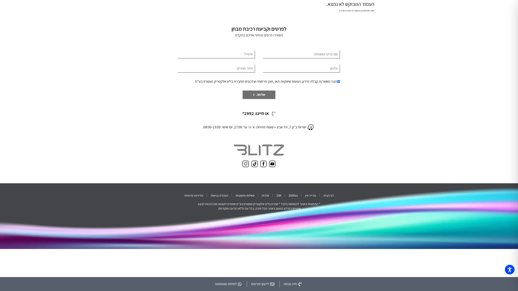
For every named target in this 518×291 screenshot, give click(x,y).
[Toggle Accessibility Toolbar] (509, 269)
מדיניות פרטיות (193, 195)
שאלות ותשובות (245, 195)
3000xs (293, 195)
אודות (265, 195)
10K (278, 195)
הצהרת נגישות (219, 195)
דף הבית (328, 195)
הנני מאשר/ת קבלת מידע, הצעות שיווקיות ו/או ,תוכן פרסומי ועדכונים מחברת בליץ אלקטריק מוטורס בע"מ (266, 81)
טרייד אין (310, 195)
